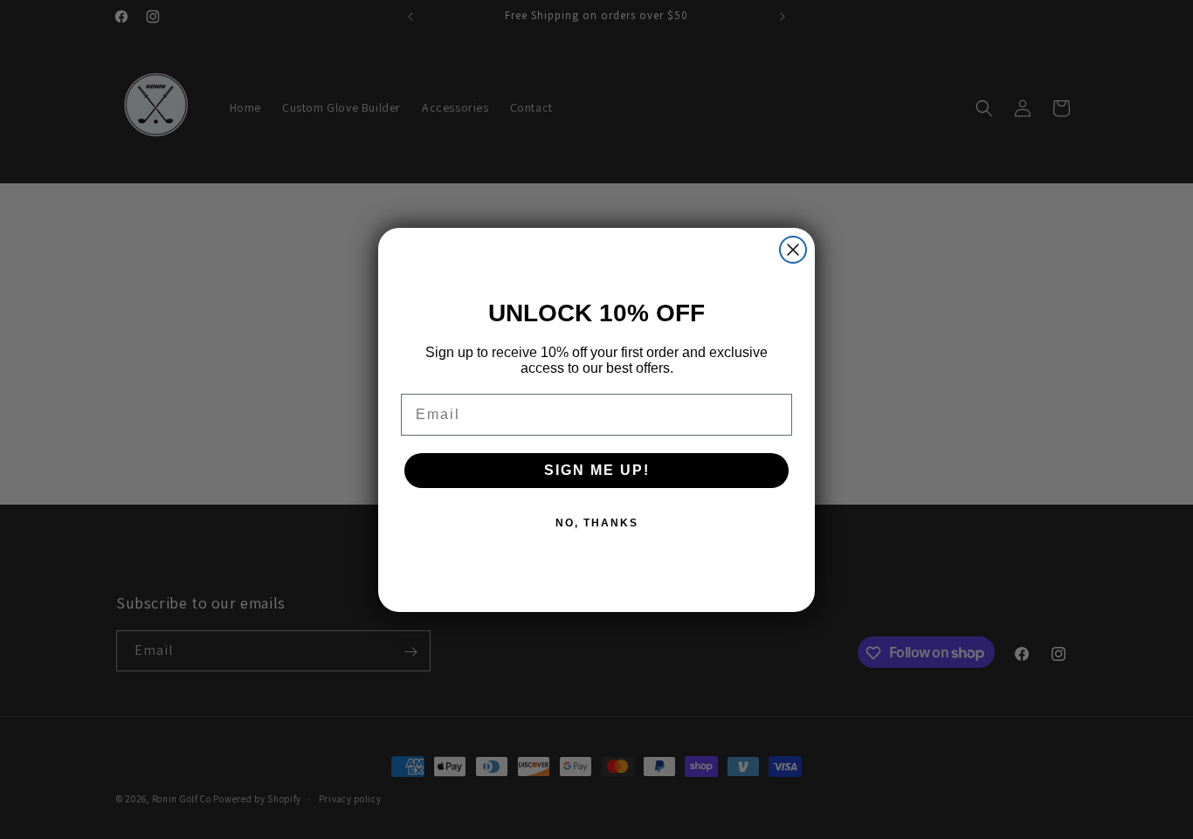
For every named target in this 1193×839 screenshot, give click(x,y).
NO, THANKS (596, 523)
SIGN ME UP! (597, 470)
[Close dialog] (793, 250)
